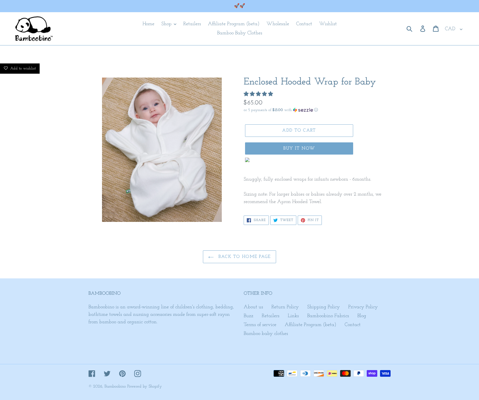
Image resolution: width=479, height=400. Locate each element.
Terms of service (260, 324)
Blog (361, 316)
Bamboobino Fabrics (328, 316)
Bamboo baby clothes (266, 333)
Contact (353, 324)
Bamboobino (115, 386)
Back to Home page (243, 257)
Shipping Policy (323, 307)
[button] (259, 94)
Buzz (248, 316)
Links (293, 316)
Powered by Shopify (144, 386)
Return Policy (285, 307)
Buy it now (299, 148)
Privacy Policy (363, 307)
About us (253, 307)
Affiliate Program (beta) (310, 324)
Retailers (270, 316)
